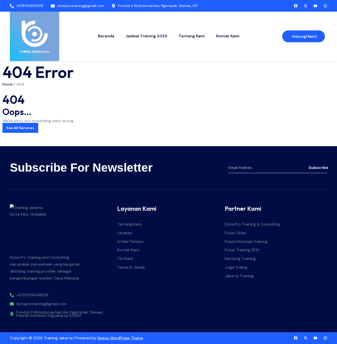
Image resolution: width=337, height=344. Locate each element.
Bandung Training (240, 258)
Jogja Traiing (236, 267)
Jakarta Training (239, 276)
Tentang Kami (192, 36)
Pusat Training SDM (242, 250)
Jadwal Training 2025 (146, 36)
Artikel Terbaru (130, 241)
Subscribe (318, 167)
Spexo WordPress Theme (120, 338)
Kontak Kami (227, 36)
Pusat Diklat (235, 233)
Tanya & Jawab (131, 267)
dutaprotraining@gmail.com (41, 304)
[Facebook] (296, 338)
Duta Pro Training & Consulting (252, 224)
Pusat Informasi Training (246, 241)
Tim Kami (125, 258)
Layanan (124, 233)
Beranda (106, 36)
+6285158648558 (32, 295)
